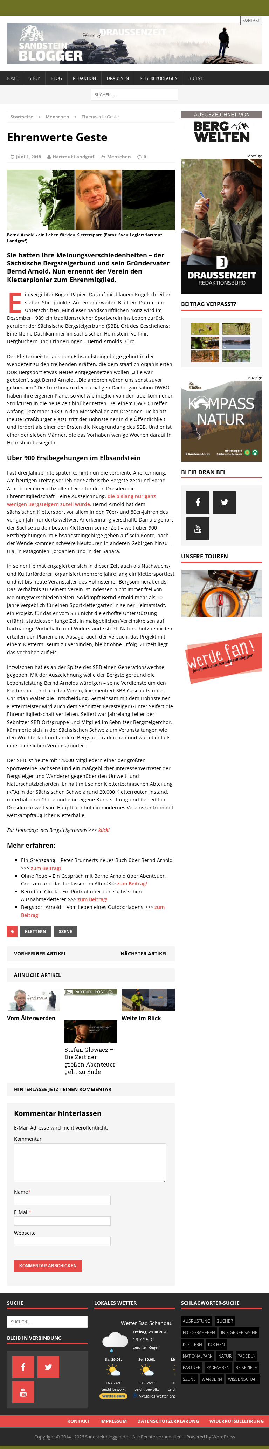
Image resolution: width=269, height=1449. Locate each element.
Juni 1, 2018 (28, 156)
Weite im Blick (141, 1018)
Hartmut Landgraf (73, 156)
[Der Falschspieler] (205, 329)
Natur (225, 1356)
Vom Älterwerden (31, 1018)
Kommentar (28, 1139)
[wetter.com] (113, 1397)
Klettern (35, 931)
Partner (191, 1368)
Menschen (119, 156)
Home (11, 78)
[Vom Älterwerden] (33, 1007)
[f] (197, 502)
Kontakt (251, 20)
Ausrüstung (197, 1321)
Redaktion (84, 78)
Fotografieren (199, 1333)
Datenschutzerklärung (168, 1421)
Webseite (25, 1232)
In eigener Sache (239, 1333)
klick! (104, 830)
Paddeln (246, 1356)
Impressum (113, 1421)
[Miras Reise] (236, 356)
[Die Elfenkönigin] (236, 329)
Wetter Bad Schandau (147, 1322)
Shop (34, 78)
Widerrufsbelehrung (236, 1421)
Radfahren (218, 1368)
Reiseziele (246, 1368)
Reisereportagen (159, 78)
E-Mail (21, 1212)
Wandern (212, 1379)
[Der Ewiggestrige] (205, 343)
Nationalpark (197, 1356)
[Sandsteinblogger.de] (134, 43)
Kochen (216, 1344)
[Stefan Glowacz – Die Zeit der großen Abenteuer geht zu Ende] (91, 1038)
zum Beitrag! (46, 868)
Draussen (118, 78)
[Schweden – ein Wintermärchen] (236, 343)
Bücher (224, 1321)
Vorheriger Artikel (40, 953)
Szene (65, 931)
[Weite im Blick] (148, 1007)
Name (21, 1191)
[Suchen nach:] (134, 94)
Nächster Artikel (144, 953)
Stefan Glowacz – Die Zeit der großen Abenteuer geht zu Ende (89, 1060)
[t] (224, 502)
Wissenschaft (243, 1379)
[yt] (197, 528)
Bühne (195, 78)
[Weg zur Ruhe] (205, 356)
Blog (56, 78)
